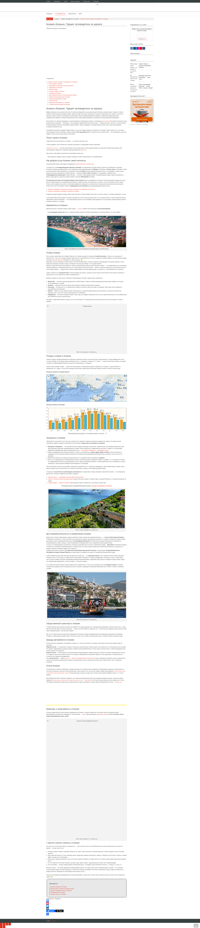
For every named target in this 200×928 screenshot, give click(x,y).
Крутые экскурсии (75, 1)
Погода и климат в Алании (56, 91)
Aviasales (80, 208)
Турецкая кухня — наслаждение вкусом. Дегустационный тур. (66, 477)
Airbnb (84, 714)
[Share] (4, 924)
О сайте (48, 1)
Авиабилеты (57, 1)
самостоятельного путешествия (84, 164)
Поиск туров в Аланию (55, 84)
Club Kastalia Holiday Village (61, 673)
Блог (80, 14)
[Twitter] (86, 906)
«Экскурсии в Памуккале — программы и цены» (95, 450)
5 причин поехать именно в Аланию (59, 104)
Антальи (106, 121)
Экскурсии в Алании (55, 93)
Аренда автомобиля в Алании (57, 99)
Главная (49, 14)
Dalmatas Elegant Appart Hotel (60, 680)
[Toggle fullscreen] (7, 924)
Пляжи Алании (53, 89)
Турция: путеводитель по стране (69, 19)
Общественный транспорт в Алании (59, 97)
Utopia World (49, 673)
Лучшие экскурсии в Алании (102, 486)
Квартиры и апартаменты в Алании (59, 102)
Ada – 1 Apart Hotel (86, 680)
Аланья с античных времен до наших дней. (60, 479)
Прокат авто (87, 1)
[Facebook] (86, 901)
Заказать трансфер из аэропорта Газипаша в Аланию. (63, 191)
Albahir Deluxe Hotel (119, 671)
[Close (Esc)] (1, 924)
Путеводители (60, 14)
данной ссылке (102, 714)
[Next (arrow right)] (4, 926)
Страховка (96, 1)
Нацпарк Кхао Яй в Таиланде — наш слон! (145, 77)
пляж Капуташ (58, 260)
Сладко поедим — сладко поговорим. (59, 482)
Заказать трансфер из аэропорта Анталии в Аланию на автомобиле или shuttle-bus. (72, 189)
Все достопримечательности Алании (61, 890)
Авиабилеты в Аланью (55, 87)
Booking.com (118, 682)
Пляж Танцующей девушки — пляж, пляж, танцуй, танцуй (145, 86)
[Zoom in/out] (9, 924)
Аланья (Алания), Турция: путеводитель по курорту (62, 82)
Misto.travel (84, 150)
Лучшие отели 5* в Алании (58, 894)
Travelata (48, 148)
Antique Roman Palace (74, 680)
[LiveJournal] (86, 908)
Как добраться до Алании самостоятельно (61, 85)
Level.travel (55, 148)
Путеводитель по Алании (57, 892)
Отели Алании (53, 100)
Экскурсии (72, 14)
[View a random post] (151, 14)
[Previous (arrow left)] (1, 926)
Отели (65, 1)
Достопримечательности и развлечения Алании (63, 95)
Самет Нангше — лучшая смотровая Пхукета (145, 65)
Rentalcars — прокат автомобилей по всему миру (78, 658)
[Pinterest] (86, 903)
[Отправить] (86, 914)
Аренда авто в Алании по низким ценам (62, 888)
